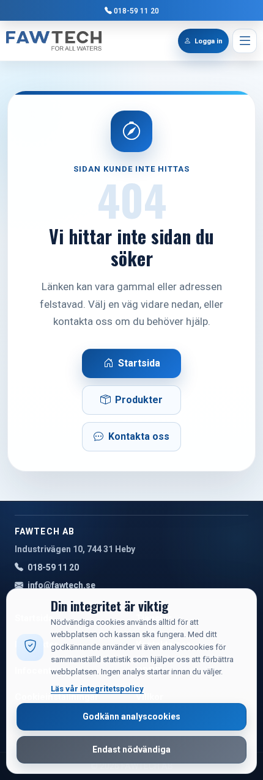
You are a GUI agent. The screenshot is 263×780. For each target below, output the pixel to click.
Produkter (139, 400)
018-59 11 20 (136, 10)
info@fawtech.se (61, 585)
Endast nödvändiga (131, 749)
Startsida (139, 363)
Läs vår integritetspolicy (97, 688)
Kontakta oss (138, 436)
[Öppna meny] (244, 41)
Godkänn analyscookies (131, 716)
